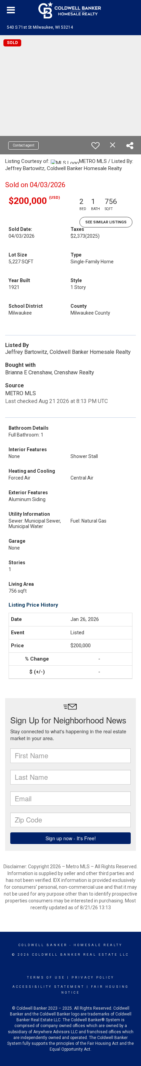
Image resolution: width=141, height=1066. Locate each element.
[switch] (95, 145)
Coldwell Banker (42, 945)
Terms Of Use (46, 977)
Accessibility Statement (48, 986)
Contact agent (23, 145)
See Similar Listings (106, 222)
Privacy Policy (93, 977)
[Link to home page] (70, 10)
